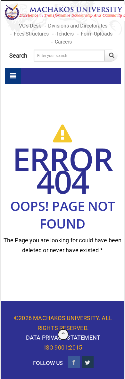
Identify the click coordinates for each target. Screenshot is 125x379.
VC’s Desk (30, 26)
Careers (63, 42)
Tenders (65, 34)
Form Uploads (97, 34)
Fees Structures (31, 34)
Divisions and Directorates (77, 26)
